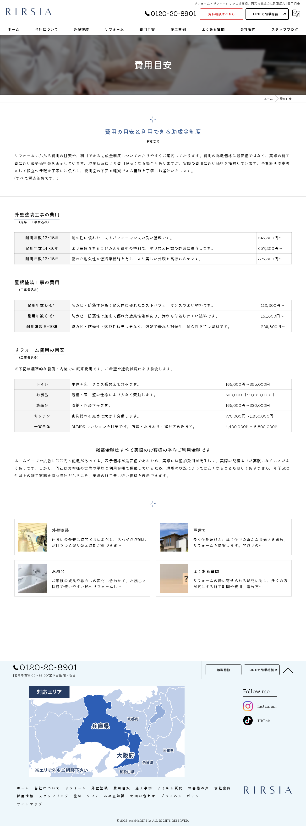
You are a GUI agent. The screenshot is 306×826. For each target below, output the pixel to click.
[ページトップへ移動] (288, 670)
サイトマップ (30, 803)
